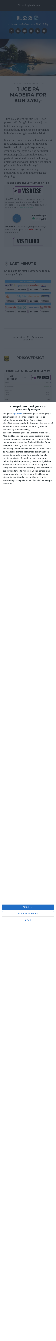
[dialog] (28, 871)
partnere (18, 414)
